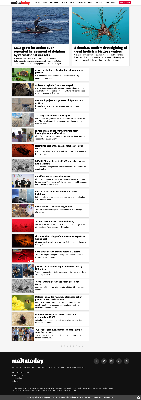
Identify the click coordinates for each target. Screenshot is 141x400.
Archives (100, 3)
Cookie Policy (17, 378)
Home (37, 3)
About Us (16, 367)
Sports (64, 3)
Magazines (110, 3)
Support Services (76, 367)
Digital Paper (125, 3)
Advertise (29, 367)
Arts (72, 3)
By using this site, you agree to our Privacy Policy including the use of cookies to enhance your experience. (70, 397)
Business (54, 3)
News (45, 3)
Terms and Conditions (20, 372)
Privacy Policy (17, 375)
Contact (41, 367)
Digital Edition (56, 367)
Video (90, 3)
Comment (81, 3)
